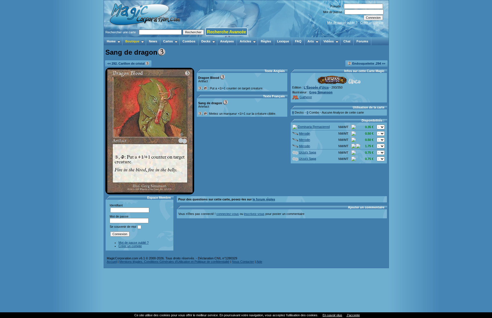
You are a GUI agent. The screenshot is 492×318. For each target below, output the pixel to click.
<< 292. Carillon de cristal (126, 63)
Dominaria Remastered (314, 126)
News (153, 41)
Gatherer (306, 97)
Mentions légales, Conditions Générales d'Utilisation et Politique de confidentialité (174, 261)
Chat (346, 41)
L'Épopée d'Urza (316, 87)
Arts (311, 41)
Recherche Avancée (226, 31)
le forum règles (264, 199)
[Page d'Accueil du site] (145, 35)
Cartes (168, 41)
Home (111, 41)
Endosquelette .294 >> (368, 63)
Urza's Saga (307, 152)
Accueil (112, 261)
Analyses (227, 41)
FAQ (298, 41)
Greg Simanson (321, 92)
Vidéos (328, 41)
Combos (189, 41)
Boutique (132, 41)
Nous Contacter (243, 261)
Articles (245, 41)
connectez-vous (227, 214)
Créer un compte (372, 22)
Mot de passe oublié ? (342, 22)
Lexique (283, 41)
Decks (205, 41)
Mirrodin (304, 133)
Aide (259, 261)
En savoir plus (332, 315)
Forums (362, 41)
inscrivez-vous (254, 214)
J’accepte (353, 315)
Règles (266, 41)
